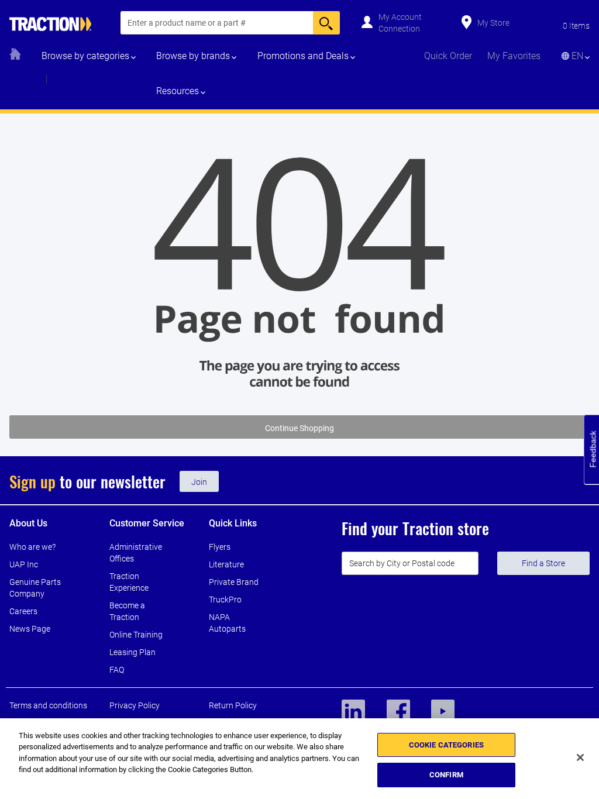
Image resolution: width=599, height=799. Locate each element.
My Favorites (514, 55)
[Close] (580, 757)
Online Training (136, 634)
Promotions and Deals (303, 55)
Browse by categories (85, 55)
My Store (493, 22)
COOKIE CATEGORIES (446, 745)
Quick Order (448, 55)
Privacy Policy (134, 705)
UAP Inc (23, 564)
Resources (177, 91)
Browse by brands (193, 55)
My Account (400, 17)
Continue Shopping (299, 428)
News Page (29, 628)
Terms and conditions (48, 705)
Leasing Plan (132, 652)
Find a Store (543, 563)
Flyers (219, 547)
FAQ (116, 669)
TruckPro (225, 599)
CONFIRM (446, 774)
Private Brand (234, 582)
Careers (23, 611)
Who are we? (32, 547)
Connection (399, 28)
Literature (226, 564)
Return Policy (233, 705)
